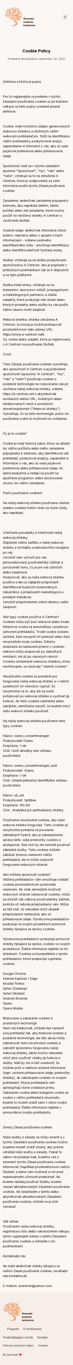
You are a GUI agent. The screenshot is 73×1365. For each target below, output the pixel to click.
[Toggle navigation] (65, 17)
